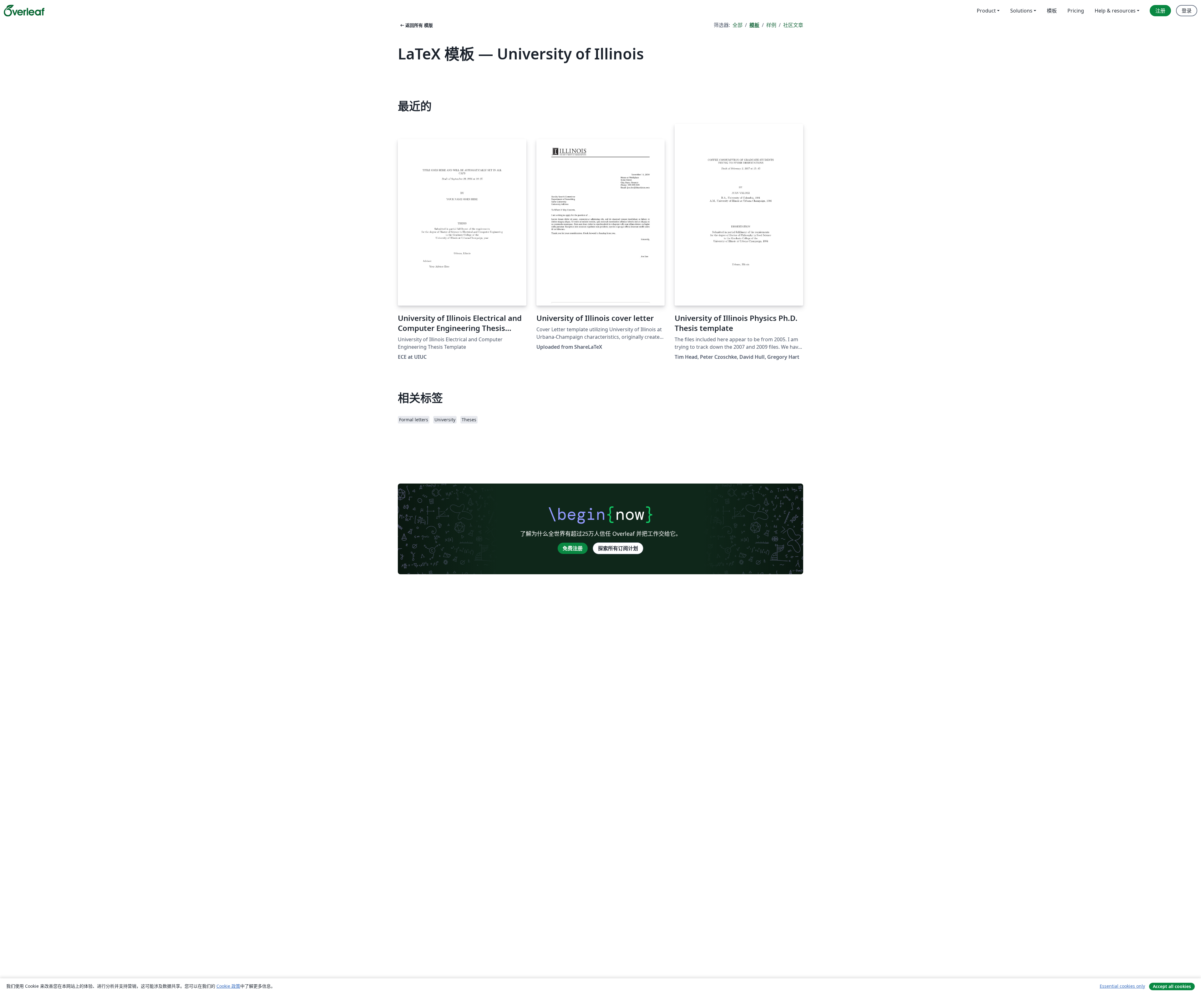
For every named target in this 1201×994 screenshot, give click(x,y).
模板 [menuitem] (1052, 10)
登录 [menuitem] (1187, 10)
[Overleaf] (24, 10)
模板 (754, 25)
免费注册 (573, 548)
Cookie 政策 (228, 986)
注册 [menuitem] (1160, 10)
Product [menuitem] (986, 10)
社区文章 (793, 25)
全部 (737, 25)
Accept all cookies (1172, 986)
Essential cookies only (1122, 986)
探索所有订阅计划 (618, 548)
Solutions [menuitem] (1021, 10)
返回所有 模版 (416, 25)
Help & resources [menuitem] (1115, 10)
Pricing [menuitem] (1075, 10)
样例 (771, 25)
